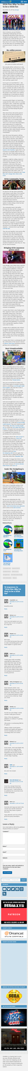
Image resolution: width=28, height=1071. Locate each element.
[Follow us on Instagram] (21, 889)
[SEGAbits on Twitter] (13, 889)
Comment (6, 831)
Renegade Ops (6, 574)
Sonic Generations (7, 577)
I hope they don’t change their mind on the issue (14, 174)
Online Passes (15, 571)
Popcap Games (16, 380)
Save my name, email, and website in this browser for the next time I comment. (13, 867)
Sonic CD (14, 465)
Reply (5, 609)
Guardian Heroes (7, 571)
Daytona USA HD (16, 568)
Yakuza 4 (15, 577)
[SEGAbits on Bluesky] (9, 889)
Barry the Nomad (14, 780)
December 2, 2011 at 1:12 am (17, 803)
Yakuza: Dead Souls (9, 343)
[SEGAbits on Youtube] (4, 889)
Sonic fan (18, 438)
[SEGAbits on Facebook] (17, 889)
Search (23, 880)
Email (5, 852)
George (17, 10)
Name (5, 846)
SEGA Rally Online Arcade (16, 574)
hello (11, 765)
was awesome (16, 506)
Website (5, 858)
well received (16, 507)
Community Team (7, 568)
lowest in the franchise (9, 150)
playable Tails (19, 456)
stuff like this (6, 228)
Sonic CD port (19, 436)
